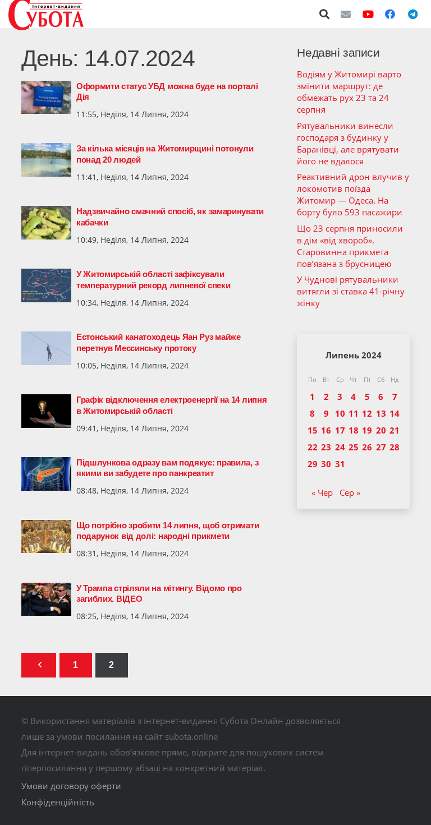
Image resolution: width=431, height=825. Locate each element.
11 (354, 413)
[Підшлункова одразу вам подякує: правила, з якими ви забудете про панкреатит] (46, 474)
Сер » (350, 492)
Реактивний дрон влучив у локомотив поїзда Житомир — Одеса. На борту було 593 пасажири (353, 194)
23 (326, 447)
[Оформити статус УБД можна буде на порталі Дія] (46, 97)
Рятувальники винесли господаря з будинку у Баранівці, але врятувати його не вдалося (348, 143)
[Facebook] (390, 14)
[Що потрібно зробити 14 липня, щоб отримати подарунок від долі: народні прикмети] (46, 537)
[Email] (346, 14)
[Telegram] (412, 14)
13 (381, 413)
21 (394, 430)
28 (394, 447)
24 (340, 447)
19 (367, 430)
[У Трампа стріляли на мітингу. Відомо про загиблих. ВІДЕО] (46, 599)
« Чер (322, 492)
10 (340, 413)
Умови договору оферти (71, 785)
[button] (325, 14)
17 (340, 430)
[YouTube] (368, 14)
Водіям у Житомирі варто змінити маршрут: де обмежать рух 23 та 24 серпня (349, 91)
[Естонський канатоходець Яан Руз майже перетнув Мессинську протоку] (46, 348)
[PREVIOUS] (39, 665)
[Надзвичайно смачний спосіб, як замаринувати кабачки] (46, 222)
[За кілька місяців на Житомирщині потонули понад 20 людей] (46, 160)
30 (326, 463)
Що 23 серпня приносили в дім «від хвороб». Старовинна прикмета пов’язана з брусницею (350, 246)
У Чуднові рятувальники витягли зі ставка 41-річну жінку (351, 291)
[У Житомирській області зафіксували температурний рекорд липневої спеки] (46, 285)
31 (340, 463)
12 (367, 413)
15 (313, 430)
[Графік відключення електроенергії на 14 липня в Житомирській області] (46, 411)
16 (326, 430)
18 (354, 430)
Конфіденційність (57, 802)
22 (313, 447)
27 (381, 447)
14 (394, 413)
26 (367, 447)
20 (381, 430)
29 (313, 463)
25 (354, 447)
